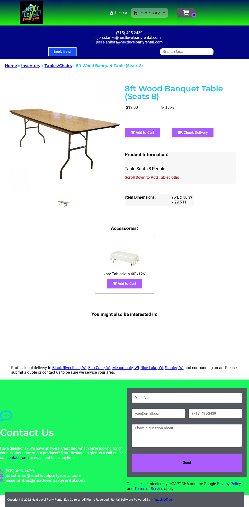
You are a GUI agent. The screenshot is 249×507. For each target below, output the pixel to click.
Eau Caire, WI (99, 367)
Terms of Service (148, 488)
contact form (18, 457)
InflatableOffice (161, 499)
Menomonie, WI (125, 367)
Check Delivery (195, 132)
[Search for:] (186, 52)
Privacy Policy (229, 484)
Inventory (149, 13)
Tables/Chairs (58, 65)
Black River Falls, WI (69, 367)
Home (122, 13)
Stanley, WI (174, 367)
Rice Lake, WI (152, 367)
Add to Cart (144, 132)
